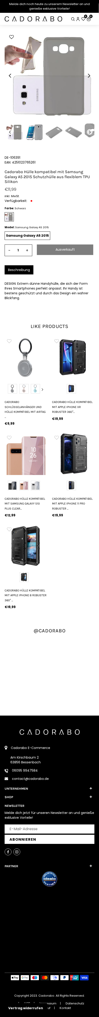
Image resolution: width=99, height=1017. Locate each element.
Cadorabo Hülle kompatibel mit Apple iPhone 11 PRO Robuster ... (72, 503)
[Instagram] (16, 851)
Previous (9, 389)
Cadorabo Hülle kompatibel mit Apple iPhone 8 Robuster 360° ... (26, 595)
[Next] (88, 75)
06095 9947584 (25, 770)
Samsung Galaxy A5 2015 (27, 235)
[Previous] (10, 75)
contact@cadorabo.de (30, 778)
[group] (26, 357)
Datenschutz (75, 1003)
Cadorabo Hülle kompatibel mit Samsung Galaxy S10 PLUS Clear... (25, 503)
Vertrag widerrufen (25, 1008)
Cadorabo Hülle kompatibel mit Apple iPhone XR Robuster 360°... (72, 406)
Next (42, 389)
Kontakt (65, 1008)
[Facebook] (8, 851)
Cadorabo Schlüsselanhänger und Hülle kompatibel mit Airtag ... (25, 409)
